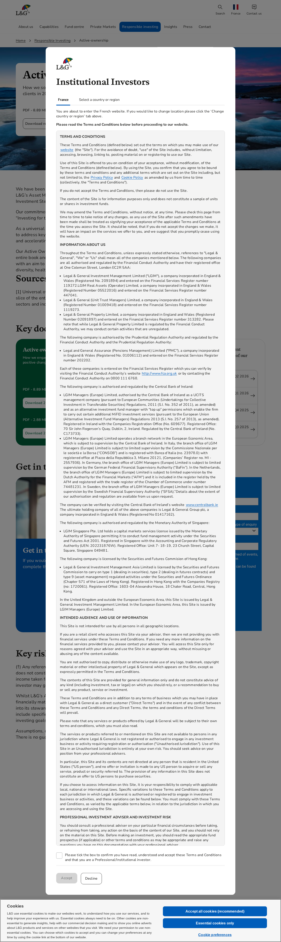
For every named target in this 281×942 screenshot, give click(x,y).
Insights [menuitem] (170, 26)
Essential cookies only (215, 923)
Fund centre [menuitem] (74, 26)
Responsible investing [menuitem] (140, 26)
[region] (140, 488)
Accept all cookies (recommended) (215, 911)
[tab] (63, 99)
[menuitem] (236, 10)
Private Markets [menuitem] (103, 26)
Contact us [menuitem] (254, 13)
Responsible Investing (52, 40)
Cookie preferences (215, 935)
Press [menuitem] (188, 26)
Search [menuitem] (220, 13)
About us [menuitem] (25, 26)
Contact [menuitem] (205, 26)
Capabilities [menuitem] (49, 26)
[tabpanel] (140, 485)
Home (21, 40)
